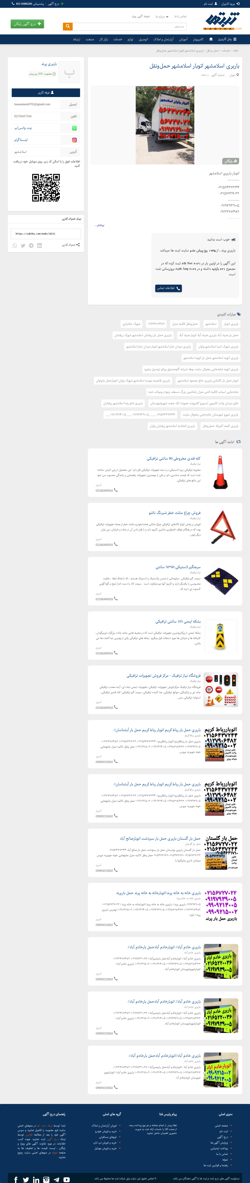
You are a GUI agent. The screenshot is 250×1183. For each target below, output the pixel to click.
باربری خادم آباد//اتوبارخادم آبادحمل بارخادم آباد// (165, 1056)
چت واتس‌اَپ (23, 128)
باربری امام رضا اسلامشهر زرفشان (123, 403)
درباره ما (160, 17)
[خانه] (210, 39)
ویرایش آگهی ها (219, 1143)
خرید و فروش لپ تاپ (105, 1143)
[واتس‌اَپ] (14, 246)
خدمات (117, 39)
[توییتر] (23, 246)
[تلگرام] (31, 246)
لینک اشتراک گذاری (72, 219)
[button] (27, 24)
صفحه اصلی (221, 1126)
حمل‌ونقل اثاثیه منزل (185, 323)
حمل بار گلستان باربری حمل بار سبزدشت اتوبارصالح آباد (160, 839)
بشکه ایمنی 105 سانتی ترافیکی (178, 621)
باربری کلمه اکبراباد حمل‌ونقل (220, 426)
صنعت (90, 39)
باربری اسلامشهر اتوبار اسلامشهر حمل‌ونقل (194, 66)
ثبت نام (208, 4)
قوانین (29, 1135)
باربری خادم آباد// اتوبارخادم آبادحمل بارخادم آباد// (164, 947)
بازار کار (103, 39)
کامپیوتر (198, 39)
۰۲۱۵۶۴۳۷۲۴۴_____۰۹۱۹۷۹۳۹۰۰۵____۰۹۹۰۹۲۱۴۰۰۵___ (140, 414)
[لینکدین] (39, 246)
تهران (232, 75)
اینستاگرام (21, 140)
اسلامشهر (210, 323)
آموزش (183, 39)
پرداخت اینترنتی (219, 1148)
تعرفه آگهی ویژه (141, 16)
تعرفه (225, 1160)
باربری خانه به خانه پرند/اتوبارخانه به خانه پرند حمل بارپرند (158, 893)
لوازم (130, 39)
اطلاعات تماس (166, 288)
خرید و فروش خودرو (106, 1131)
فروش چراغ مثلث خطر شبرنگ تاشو (175, 513)
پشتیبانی (30, 4)
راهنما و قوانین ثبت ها (216, 1165)
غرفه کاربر (44, 92)
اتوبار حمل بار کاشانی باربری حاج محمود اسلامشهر (208, 380)
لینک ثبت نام (44, 1126)
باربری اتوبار (231, 323)
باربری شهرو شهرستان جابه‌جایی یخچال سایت (210, 414)
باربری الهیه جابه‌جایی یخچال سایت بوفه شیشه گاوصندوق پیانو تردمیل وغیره (191, 369)
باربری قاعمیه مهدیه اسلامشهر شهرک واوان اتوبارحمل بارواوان (133, 380)
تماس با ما (180, 16)
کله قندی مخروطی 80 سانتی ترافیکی (174, 459)
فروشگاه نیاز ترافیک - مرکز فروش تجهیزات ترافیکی (164, 676)
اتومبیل (143, 39)
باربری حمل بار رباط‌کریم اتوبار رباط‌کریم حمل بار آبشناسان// (157, 730)
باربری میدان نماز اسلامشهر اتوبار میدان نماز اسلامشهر (158, 346)
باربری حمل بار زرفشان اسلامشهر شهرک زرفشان (143, 335)
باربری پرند (49, 64)
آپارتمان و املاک (164, 39)
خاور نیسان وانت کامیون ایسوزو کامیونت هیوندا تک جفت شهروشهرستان (194, 403)
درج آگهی (54, 4)
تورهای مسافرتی (108, 1137)
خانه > (234, 50)
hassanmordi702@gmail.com (32, 104)
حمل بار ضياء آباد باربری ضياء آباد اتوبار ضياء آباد (208, 335)
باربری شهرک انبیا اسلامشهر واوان (218, 346)
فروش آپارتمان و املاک (104, 1126)
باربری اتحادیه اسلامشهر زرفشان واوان (172, 426)
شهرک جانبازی (131, 323)
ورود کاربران (228, 4)
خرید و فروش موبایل (106, 1148)
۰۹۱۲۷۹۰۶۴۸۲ (156, 323)
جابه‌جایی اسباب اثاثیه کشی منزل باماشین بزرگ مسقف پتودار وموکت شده (193, 392)
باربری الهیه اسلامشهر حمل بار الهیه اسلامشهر (210, 357)
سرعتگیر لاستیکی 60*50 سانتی (178, 567)
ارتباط (76, 39)
